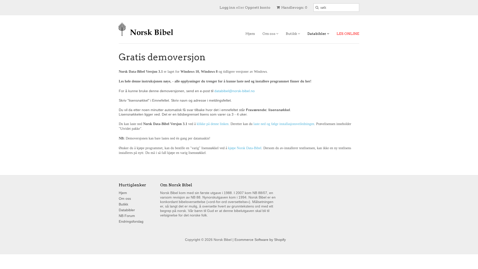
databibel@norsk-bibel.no (234, 91)
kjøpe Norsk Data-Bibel (244, 148)
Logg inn (227, 7)
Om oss (269, 34)
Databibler (317, 34)
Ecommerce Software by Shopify (260, 240)
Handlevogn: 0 (294, 7)
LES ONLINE (348, 34)
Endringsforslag (131, 221)
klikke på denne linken (213, 124)
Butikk (292, 34)
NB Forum (127, 216)
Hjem (250, 34)
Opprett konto (257, 7)
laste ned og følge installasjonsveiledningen (283, 124)
